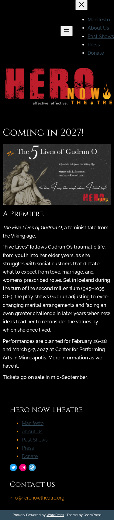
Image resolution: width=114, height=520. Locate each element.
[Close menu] (81, 5)
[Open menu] (66, 31)
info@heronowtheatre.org (37, 498)
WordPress (55, 515)
